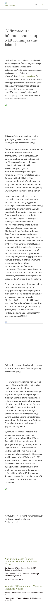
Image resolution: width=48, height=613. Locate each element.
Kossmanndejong (28, 76)
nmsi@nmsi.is (15, 575)
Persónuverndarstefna (14, 579)
